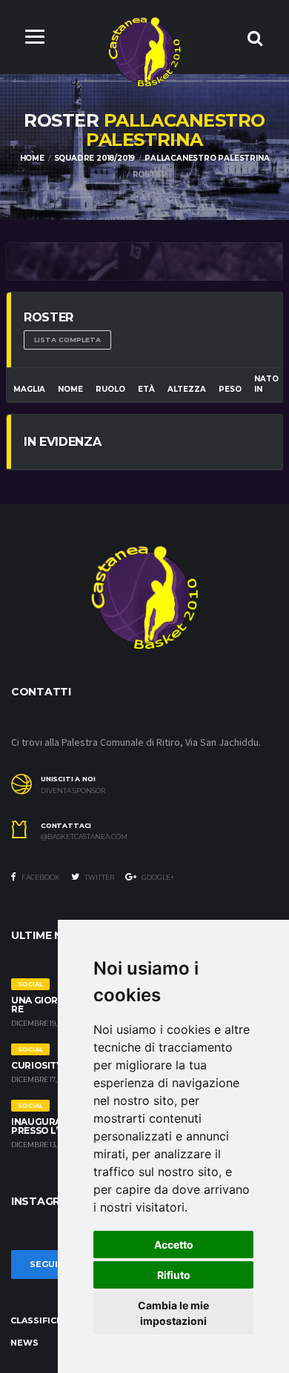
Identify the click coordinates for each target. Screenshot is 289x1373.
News (24, 1342)
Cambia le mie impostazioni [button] (173, 1313)
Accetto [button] (173, 1244)
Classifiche (39, 1320)
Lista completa (67, 339)
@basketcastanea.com (84, 837)
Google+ (157, 877)
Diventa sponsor (73, 791)
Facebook (40, 877)
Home (32, 158)
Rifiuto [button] (173, 1275)
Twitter (98, 877)
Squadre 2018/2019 (95, 158)
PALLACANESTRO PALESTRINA (206, 158)
